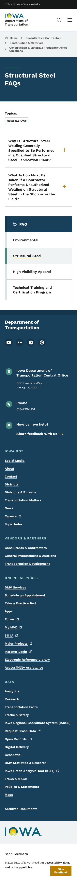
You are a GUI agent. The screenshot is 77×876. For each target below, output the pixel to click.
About (9, 468)
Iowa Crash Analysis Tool (29, 771)
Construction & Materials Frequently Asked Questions (38, 49)
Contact (11, 476)
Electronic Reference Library (27, 659)
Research (12, 699)
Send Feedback (16, 854)
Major (16, 643)
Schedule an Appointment (25, 595)
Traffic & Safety (17, 715)
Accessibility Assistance (24, 667)
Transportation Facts (21, 707)
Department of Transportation (16, 22)
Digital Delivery (17, 747)
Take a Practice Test (20, 603)
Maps (9, 795)
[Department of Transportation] (14, 15)
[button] (60, 871)
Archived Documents (21, 809)
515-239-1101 (25, 409)
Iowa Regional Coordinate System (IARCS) (37, 723)
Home (14, 38)
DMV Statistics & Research (26, 763)
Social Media (14, 461)
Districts (12, 484)
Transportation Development (27, 564)
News (9, 508)
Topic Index (14, 524)
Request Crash (20, 731)
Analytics (12, 691)
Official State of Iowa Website (22, 4)
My (11, 627)
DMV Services (15, 587)
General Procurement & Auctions (30, 556)
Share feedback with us (36, 434)
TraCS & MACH (16, 779)
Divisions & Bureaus (20, 492)
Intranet (16, 652)
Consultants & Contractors (43, 38)
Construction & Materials (26, 42)
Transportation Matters (23, 500)
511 (9, 635)
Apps (9, 611)
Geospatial (13, 755)
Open (16, 739)
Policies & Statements (22, 787)
